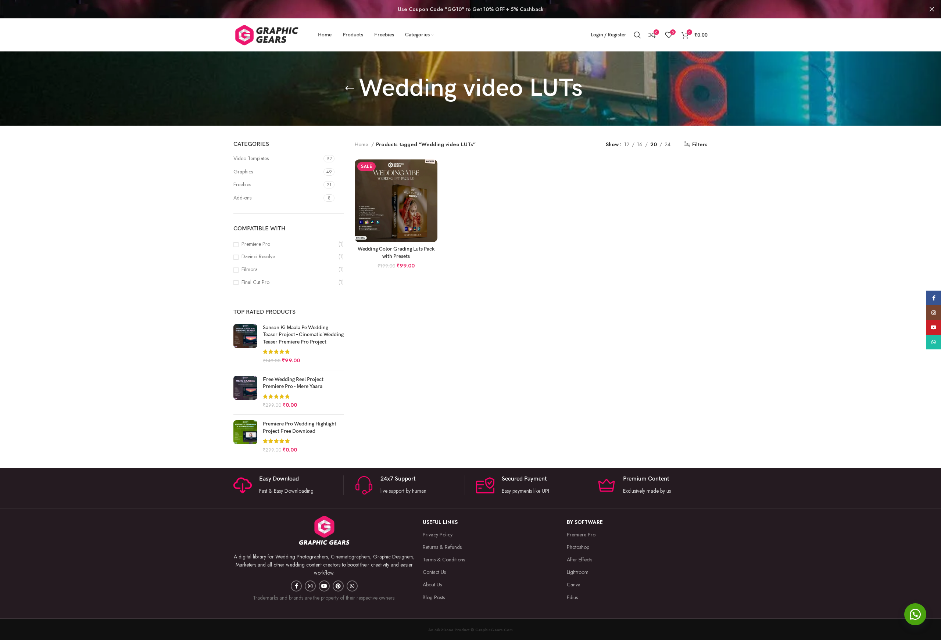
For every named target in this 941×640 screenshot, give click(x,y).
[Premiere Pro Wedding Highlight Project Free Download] (245, 436)
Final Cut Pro (255, 282)
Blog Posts (434, 597)
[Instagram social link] (310, 586)
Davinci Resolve (258, 256)
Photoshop (578, 547)
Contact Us (434, 572)
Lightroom (577, 572)
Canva (573, 584)
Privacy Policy (437, 534)
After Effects (579, 559)
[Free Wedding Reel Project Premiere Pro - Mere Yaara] (245, 392)
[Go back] (349, 88)
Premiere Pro (255, 244)
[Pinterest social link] (338, 586)
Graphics (243, 171)
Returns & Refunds (442, 547)
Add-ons (242, 197)
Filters (700, 144)
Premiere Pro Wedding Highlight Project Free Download (299, 427)
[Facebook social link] (296, 586)
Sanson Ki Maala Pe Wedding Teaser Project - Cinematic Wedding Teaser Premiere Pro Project (303, 334)
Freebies (242, 184)
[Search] (637, 35)
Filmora (249, 269)
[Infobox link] (410, 485)
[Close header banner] (932, 9)
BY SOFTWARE (585, 522)
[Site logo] (266, 34)
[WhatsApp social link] (352, 586)
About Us (432, 584)
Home (362, 144)
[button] (915, 614)
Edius (572, 597)
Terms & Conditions (444, 559)
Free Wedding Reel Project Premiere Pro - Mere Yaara (293, 383)
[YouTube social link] (324, 586)
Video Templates (251, 158)
